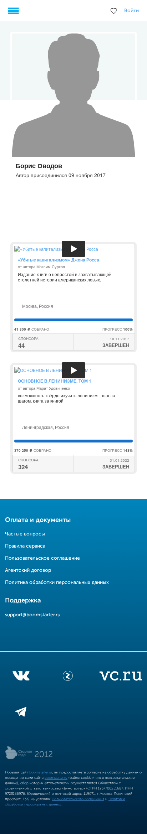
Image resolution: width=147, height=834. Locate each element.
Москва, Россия (37, 306)
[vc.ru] (120, 677)
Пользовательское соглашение (42, 558)
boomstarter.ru (40, 772)
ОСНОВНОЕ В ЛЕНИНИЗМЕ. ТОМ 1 (54, 381)
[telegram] (21, 713)
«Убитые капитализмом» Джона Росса (58, 260)
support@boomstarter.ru (32, 614)
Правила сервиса (25, 546)
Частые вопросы (25, 534)
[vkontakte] (20, 677)
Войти (131, 10)
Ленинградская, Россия (45, 427)
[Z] (68, 677)
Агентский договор (28, 570)
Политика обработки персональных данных (57, 582)
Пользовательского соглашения (78, 799)
